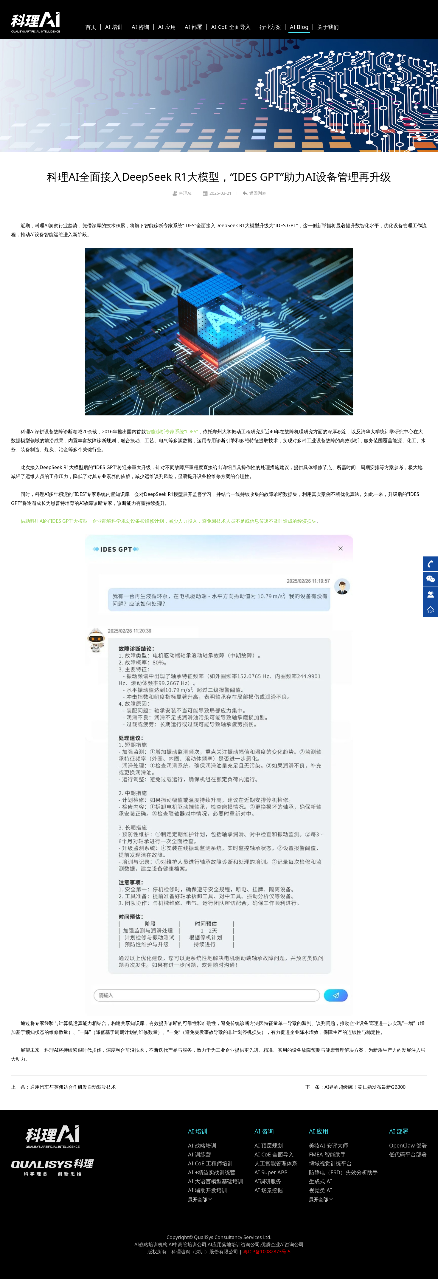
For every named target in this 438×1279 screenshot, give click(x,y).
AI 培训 (114, 26)
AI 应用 (167, 26)
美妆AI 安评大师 (328, 1145)
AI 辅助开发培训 (207, 1190)
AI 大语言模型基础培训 (215, 1181)
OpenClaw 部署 (408, 1145)
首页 (91, 26)
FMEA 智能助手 (327, 1154)
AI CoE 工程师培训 (210, 1163)
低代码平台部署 (408, 1154)
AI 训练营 (199, 1154)
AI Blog (299, 26)
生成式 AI (320, 1181)
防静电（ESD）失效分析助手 (343, 1172)
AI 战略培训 (202, 1145)
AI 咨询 (140, 26)
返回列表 (257, 193)
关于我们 (328, 26)
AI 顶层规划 (268, 1145)
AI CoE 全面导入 (231, 26)
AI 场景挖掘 (268, 1190)
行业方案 (270, 26)
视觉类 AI (320, 1190)
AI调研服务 (267, 1181)
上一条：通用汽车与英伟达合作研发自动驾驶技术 (63, 1087)
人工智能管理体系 (275, 1163)
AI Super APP (271, 1172)
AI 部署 (193, 26)
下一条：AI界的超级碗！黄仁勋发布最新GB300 (355, 1087)
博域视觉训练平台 (330, 1163)
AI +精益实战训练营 (211, 1172)
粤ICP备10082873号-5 (267, 1251)
